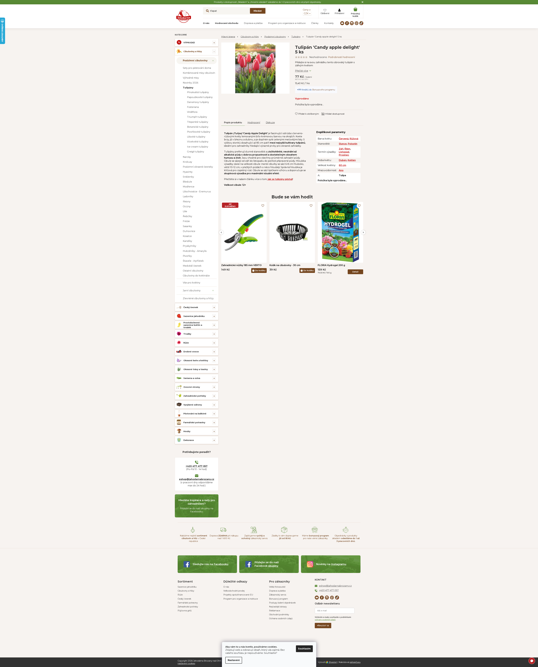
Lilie (185, 211)
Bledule (187, 181)
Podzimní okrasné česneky (198, 166)
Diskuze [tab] (270, 122)
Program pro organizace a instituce (240, 599)
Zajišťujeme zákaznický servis (254, 537)
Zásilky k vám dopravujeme (285, 537)
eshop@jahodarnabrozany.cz (196, 479)
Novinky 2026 (190, 82)
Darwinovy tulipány (198, 102)
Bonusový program (278, 599)
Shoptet (333, 662)
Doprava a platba (277, 591)
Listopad (344, 152)
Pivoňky (187, 256)
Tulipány (188, 87)
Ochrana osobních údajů (281, 618)
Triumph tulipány (197, 117)
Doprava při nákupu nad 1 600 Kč (224, 537)
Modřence (188, 186)
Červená (344, 138)
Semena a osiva (191, 378)
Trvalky (187, 334)
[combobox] (234, 10)
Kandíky (187, 241)
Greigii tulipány (195, 151)
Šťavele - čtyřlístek (193, 261)
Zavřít (300, 111)
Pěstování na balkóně (194, 413)
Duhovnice (189, 231)
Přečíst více (301, 70)
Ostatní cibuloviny (193, 270)
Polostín (352, 143)
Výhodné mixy (191, 77)
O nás (226, 587)
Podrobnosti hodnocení (341, 57)
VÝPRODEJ (189, 42)
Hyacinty (188, 172)
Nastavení (234, 660)
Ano (341, 170)
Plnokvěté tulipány (198, 92)
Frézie (186, 221)
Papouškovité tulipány (200, 97)
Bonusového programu (323, 89)
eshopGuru (355, 662)
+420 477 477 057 (196, 466)
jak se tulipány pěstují (280, 179)
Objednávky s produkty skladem (346, 538)
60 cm (342, 165)
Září (341, 148)
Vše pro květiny (191, 282)
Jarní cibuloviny (192, 290)
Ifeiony (186, 201)
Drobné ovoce (191, 351)
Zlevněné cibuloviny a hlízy (198, 298)
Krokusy (187, 162)
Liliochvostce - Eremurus (197, 191)
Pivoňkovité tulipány (198, 131)
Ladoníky (188, 196)
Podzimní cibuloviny (195, 60)
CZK (306, 13)
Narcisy (187, 157)
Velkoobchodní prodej (234, 591)
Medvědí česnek (192, 265)
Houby (186, 431)
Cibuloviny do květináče (196, 275)
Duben (343, 160)
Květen (352, 160)
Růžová (354, 138)
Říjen (347, 148)
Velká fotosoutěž (277, 587)
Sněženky (188, 176)
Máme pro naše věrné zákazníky (315, 537)
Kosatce (187, 236)
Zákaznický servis (277, 594)
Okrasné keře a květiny (195, 360)
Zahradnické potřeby (194, 396)
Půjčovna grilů (185, 610)
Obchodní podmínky (279, 614)
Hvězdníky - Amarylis (194, 251)
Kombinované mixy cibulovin (199, 73)
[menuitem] (206, 23)
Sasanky (187, 226)
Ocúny (187, 206)
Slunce (343, 143)
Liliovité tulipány (196, 136)
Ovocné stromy (191, 387)
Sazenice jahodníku (194, 316)
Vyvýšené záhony (192, 405)
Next (363, 232)
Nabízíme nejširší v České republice (193, 538)
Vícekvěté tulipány (197, 141)
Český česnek (190, 307)
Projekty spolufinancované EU (238, 594)
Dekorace (188, 440)
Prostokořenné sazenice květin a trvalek (192, 325)
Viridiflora (192, 112)
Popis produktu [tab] (233, 122)
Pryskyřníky (189, 246)
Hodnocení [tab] (254, 122)
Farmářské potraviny (194, 422)
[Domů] (229, 37)
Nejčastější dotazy (278, 606)
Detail (355, 272)
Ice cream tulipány (197, 146)
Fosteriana (193, 107)
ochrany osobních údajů (325, 619)
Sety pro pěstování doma (197, 68)
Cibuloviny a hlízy (192, 51)
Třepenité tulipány (197, 122)
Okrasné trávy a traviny (195, 369)
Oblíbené (325, 13)
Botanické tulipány (197, 127)
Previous (221, 232)
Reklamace (274, 610)
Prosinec (344, 155)
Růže (186, 343)
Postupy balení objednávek (282, 602)
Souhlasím (304, 648)
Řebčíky (187, 216)
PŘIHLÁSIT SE (323, 625)
